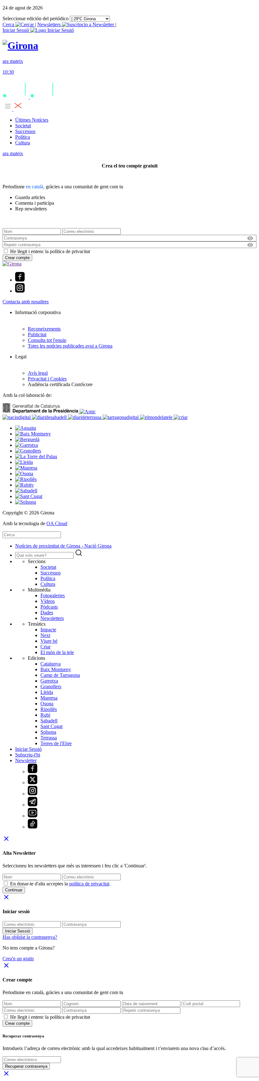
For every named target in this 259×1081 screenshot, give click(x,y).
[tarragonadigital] (121, 417)
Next (45, 635)
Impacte (48, 629)
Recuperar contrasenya (26, 1066)
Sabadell (48, 720)
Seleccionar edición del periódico (36, 18)
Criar (45, 646)
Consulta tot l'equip (47, 340)
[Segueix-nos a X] (32, 782)
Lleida (46, 692)
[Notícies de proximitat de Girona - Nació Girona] (20, 45)
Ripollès (48, 709)
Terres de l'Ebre (56, 743)
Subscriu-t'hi (27, 754)
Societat (23, 125)
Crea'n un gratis (18, 958)
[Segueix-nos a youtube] (32, 815)
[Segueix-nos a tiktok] (32, 826)
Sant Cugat (51, 726)
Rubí (45, 715)
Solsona (48, 732)
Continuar (13, 890)
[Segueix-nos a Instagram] (20, 291)
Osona (46, 703)
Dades (46, 612)
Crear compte (17, 257)
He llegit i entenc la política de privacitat (50, 251)
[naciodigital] (17, 417)
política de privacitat (89, 883)
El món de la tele (57, 652)
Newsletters (49, 24)
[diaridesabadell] (50, 417)
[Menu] (13, 109)
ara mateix (13, 153)
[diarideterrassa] (85, 417)
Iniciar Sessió (28, 749)
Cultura (22, 142)
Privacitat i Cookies (47, 378)
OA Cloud (56, 523)
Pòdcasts (49, 607)
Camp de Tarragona (60, 675)
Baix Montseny (55, 669)
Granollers (50, 686)
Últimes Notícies (31, 120)
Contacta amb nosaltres (26, 301)
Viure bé (48, 641)
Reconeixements (44, 328)
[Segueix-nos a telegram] (32, 804)
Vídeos (47, 601)
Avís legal (38, 373)
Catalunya (50, 663)
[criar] (181, 417)
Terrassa (48, 737)
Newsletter (26, 760)
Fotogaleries (52, 595)
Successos (25, 131)
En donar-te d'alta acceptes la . (60, 883)
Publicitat (37, 334)
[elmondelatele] (157, 417)
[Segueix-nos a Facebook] (20, 279)
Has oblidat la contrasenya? (30, 937)
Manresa (48, 698)
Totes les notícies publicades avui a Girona (70, 346)
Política (22, 137)
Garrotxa (49, 680)
